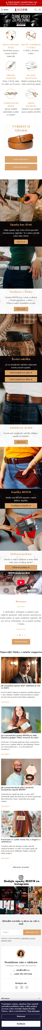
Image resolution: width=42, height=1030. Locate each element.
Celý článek (5, 702)
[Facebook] (16, 987)
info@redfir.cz (22, 970)
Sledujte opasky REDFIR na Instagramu (21, 882)
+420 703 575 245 (23, 974)
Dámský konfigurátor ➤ (21, 167)
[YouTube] (27, 987)
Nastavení (21, 1016)
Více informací (33, 1011)
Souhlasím (21, 1024)
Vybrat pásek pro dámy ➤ (21, 379)
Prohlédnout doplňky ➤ (21, 505)
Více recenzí (21, 642)
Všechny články (21, 867)
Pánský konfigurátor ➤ (21, 159)
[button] (17, 635)
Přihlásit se (32, 932)
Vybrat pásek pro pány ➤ (21, 372)
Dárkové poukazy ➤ (21, 567)
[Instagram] (21, 987)
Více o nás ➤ (21, 309)
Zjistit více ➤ (21, 242)
